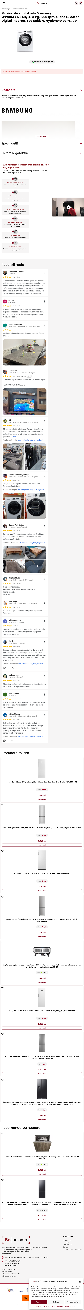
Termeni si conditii (70, 1306)
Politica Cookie (40, 1306)
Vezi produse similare (28, 71)
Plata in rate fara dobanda (72, 1249)
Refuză (56, 1302)
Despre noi (67, 1240)
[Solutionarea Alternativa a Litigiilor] (17, 1291)
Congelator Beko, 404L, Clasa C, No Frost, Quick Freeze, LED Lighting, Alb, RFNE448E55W (42, 1011)
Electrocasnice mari (20, 9)
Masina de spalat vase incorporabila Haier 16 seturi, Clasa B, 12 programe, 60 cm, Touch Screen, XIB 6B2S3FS (42, 1158)
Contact (66, 1242)
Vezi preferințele (73, 1302)
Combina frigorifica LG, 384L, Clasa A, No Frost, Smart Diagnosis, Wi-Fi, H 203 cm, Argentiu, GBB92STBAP (42, 828)
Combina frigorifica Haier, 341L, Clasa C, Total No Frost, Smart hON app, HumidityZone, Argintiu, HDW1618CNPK (42, 920)
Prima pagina (6, 9)
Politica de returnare (9, 1276)
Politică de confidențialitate (54, 1306)
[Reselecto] (42, 3)
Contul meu (67, 1245)
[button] (80, 1282)
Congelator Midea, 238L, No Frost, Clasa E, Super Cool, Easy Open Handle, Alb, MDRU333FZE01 (42, 782)
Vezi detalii (42, 799)
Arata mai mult (42, 136)
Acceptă (39, 1302)
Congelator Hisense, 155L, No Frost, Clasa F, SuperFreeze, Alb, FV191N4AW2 (42, 873)
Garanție (66, 1247)
